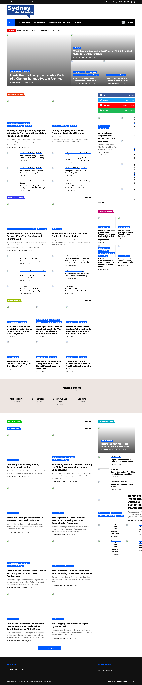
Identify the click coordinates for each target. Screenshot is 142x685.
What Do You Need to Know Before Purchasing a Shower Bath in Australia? (32, 172)
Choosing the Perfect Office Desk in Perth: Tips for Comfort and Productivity (26, 573)
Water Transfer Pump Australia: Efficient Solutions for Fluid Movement (33, 277)
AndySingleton (17, 82)
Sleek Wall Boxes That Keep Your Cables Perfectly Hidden (70, 235)
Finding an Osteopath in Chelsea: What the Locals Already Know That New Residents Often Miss (78, 330)
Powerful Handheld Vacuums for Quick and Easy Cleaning (33, 260)
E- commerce (91, 72)
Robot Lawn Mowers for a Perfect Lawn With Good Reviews (75, 290)
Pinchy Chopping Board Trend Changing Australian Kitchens (68, 132)
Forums (132, 681)
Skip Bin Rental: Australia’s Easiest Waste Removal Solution (125, 233)
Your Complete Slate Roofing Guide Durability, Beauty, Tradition (32, 290)
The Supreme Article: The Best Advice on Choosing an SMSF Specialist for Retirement (68, 520)
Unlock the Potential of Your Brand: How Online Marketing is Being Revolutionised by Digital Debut (25, 626)
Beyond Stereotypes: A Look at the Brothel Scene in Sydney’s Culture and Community (123, 461)
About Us (111, 681)
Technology (42, 229)
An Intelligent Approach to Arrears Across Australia (106, 137)
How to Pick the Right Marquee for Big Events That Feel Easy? (33, 187)
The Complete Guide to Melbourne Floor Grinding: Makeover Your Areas (72, 572)
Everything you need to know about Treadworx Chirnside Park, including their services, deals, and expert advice (106, 235)
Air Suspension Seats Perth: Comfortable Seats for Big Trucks (77, 275)
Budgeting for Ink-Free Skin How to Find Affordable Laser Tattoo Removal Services (123, 473)
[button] (130, 30)
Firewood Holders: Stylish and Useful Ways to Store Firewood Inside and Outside (78, 187)
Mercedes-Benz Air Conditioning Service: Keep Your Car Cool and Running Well (24, 236)
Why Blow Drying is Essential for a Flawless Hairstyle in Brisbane (25, 519)
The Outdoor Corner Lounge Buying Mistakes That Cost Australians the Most (78, 364)
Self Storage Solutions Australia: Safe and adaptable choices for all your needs (106, 262)
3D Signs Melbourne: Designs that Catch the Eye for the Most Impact (78, 262)
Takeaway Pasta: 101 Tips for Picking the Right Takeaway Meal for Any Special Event (72, 467)
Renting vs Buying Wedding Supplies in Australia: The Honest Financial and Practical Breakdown (27, 133)
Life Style (26, 71)
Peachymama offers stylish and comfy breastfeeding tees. (126, 261)
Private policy (122, 681)
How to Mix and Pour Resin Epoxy (122, 485)
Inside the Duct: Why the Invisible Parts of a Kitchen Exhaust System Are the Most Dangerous (20, 330)
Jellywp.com (47, 681)
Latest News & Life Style (82, 75)
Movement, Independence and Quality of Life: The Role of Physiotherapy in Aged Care (48, 364)
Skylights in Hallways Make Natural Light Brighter (76, 172)
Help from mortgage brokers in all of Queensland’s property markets (78, 159)
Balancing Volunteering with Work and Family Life (34, 30)
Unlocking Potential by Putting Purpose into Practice (23, 466)
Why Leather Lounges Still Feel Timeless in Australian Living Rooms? (33, 157)
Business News (16, 71)
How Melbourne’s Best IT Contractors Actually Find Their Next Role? (19, 363)
